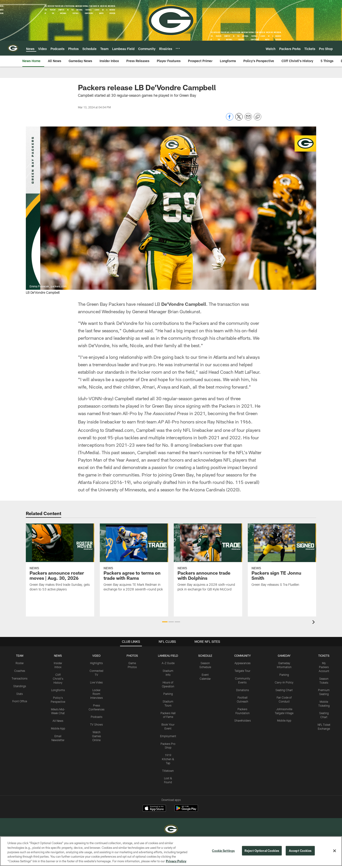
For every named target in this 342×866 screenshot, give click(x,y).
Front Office (19, 701)
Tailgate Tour (242, 670)
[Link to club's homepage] (13, 48)
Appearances (243, 663)
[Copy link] (257, 117)
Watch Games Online (96, 736)
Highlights (96, 663)
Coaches (19, 670)
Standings (19, 686)
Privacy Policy (176, 861)
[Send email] (248, 119)
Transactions (19, 678)
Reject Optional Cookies (262, 851)
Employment (168, 736)
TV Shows (96, 724)
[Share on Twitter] (239, 119)
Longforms (58, 690)
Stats (19, 693)
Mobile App (58, 728)
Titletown (168, 770)
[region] (171, 851)
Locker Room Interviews (96, 693)
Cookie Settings (223, 851)
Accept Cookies (300, 851)
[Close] (334, 851)
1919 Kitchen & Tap (168, 759)
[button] (165, 621)
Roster (20, 663)
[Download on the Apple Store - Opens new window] (154, 809)
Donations (242, 690)
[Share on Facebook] (229, 119)
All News (58, 720)
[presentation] (314, 622)
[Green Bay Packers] (171, 830)
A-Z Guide (168, 663)
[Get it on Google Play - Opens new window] (186, 810)
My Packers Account (324, 667)
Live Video (96, 682)
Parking (168, 693)
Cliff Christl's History (58, 678)
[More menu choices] (178, 48)
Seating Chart (284, 690)
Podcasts (96, 716)
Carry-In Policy (284, 682)
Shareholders (242, 720)
